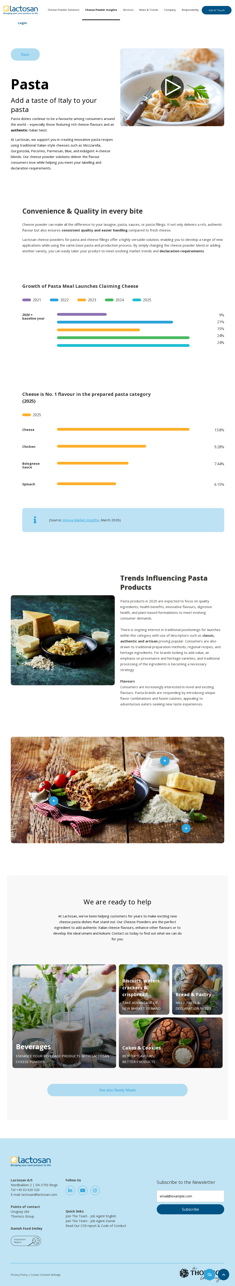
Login (22, 23)
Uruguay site (20, 1211)
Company (170, 9)
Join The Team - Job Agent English (91, 1216)
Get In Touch (217, 10)
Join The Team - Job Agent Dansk (90, 1221)
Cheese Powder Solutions (63, 9)
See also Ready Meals (117, 1090)
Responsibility (190, 9)
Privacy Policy (19, 1274)
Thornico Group (22, 1216)
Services (128, 9)
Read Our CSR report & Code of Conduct (96, 1225)
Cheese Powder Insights (101, 9)
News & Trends (148, 9)
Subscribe (190, 1209)
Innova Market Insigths (80, 520)
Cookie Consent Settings (45, 1274)
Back (25, 54)
